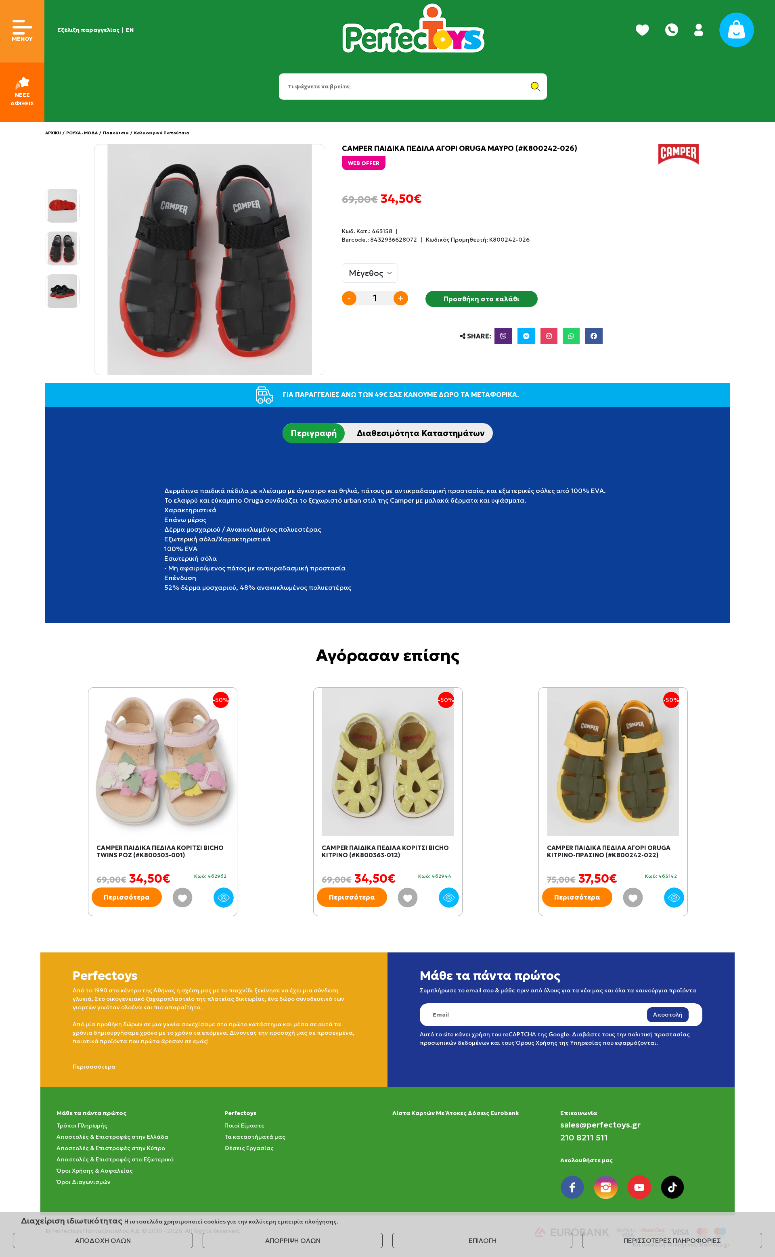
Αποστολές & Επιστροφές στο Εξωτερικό (115, 1159)
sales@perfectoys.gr (600, 1124)
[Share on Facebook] (594, 336)
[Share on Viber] (503, 336)
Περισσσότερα (94, 1066)
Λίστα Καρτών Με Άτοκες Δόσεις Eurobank (455, 1113)
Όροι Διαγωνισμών (84, 1182)
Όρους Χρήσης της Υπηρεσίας (558, 1042)
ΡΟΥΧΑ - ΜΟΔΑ (82, 133)
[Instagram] (548, 336)
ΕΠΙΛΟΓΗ (482, 1240)
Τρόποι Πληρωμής (82, 1125)
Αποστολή (668, 1014)
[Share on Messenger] (526, 336)
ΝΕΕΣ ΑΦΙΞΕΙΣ (22, 99)
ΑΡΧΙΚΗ (53, 133)
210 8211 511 (584, 1137)
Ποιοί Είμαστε (244, 1125)
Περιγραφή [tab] (314, 433)
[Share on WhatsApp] (571, 336)
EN (130, 29)
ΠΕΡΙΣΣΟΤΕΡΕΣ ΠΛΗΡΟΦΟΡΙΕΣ (672, 1240)
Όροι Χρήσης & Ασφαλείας (95, 1170)
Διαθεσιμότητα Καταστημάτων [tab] (421, 433)
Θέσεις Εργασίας (249, 1148)
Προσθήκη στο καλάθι (481, 299)
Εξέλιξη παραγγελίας (88, 29)
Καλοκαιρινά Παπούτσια (161, 133)
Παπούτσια (116, 133)
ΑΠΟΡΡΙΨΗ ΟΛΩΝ (292, 1240)
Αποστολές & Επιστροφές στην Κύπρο (111, 1148)
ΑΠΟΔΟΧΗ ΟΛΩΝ (103, 1240)
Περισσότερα (127, 897)
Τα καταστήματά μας (254, 1136)
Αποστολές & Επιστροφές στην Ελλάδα (112, 1136)
